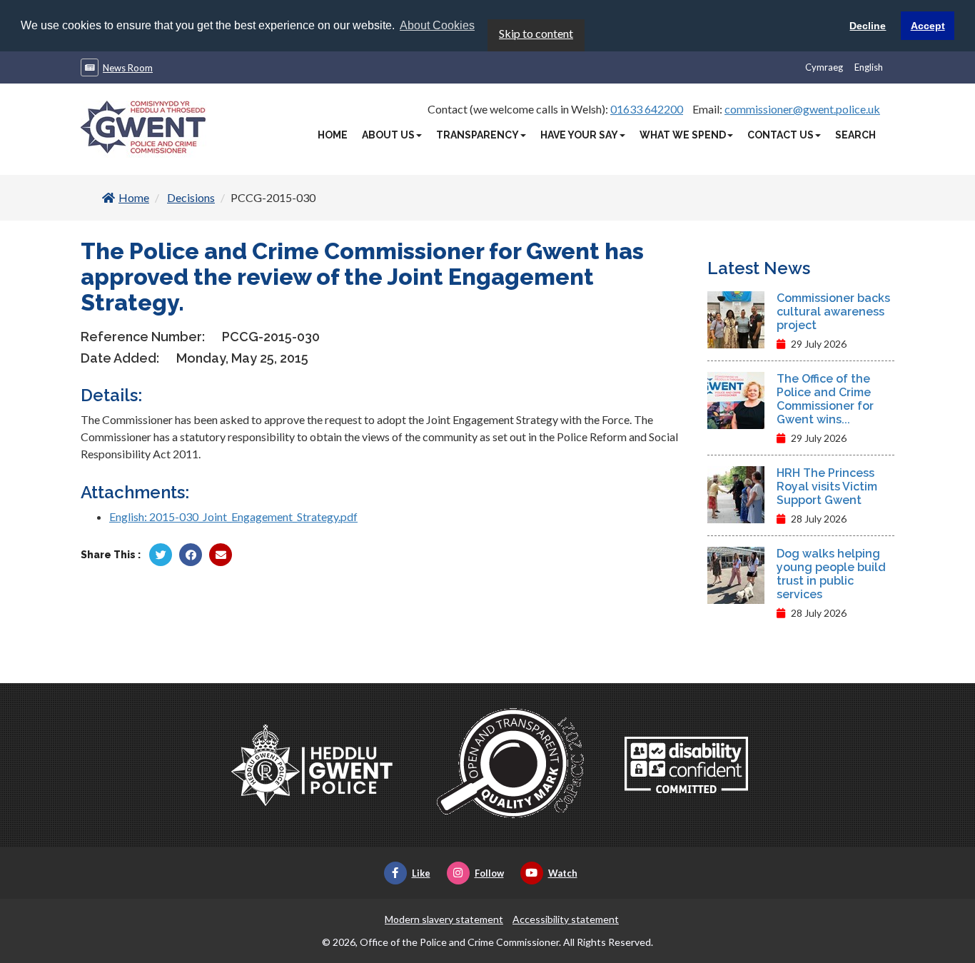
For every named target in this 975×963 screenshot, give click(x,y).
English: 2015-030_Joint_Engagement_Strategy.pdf (233, 516)
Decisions (191, 197)
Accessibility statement (565, 919)
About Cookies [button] (437, 25)
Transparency (477, 135)
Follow (489, 873)
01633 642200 (646, 109)
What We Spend (683, 135)
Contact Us (780, 135)
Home (333, 135)
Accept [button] (928, 25)
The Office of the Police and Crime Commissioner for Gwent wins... (825, 399)
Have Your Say (579, 135)
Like (421, 873)
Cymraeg (824, 67)
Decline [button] (867, 25)
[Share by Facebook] (190, 554)
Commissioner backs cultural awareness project (833, 311)
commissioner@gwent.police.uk (802, 109)
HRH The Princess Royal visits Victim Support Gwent (827, 486)
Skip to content (536, 33)
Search (855, 135)
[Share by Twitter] (160, 554)
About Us (388, 135)
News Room (128, 68)
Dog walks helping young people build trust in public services (831, 574)
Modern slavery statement (444, 919)
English (868, 67)
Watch (562, 873)
